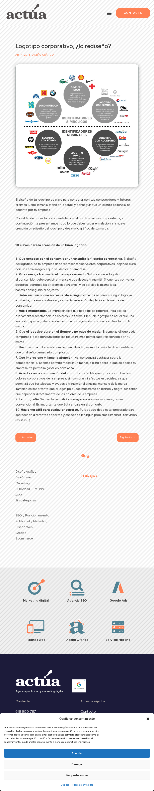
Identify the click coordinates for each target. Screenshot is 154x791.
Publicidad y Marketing (31, 521)
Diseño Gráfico (77, 640)
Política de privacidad (82, 784)
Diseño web (23, 477)
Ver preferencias (77, 775)
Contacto (133, 13)
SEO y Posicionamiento (32, 515)
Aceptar (77, 753)
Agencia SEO (77, 600)
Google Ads (118, 600)
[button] (148, 719)
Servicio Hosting (118, 640)
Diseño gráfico (43, 54)
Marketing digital (36, 600)
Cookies (65, 784)
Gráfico (20, 533)
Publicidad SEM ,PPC (30, 489)
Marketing (22, 483)
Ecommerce (24, 538)
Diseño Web (24, 527)
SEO (18, 495)
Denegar (77, 764)
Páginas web (36, 640)
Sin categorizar (26, 500)
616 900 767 (25, 711)
